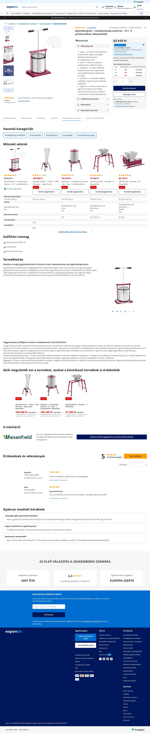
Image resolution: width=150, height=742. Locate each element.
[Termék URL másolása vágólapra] (145, 27)
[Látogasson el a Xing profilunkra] (111, 659)
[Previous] (8, 28)
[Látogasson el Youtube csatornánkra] (100, 659)
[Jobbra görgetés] (145, 18)
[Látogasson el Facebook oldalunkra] (104, 659)
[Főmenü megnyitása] (7, 13)
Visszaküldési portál (85, 645)
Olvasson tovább (23, 101)
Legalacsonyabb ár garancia (125, 106)
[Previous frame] (129, 311)
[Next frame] (133, 311)
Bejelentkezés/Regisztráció (123, 54)
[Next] (8, 90)
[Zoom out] (121, 311)
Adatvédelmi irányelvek (91, 621)
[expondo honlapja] (5, 24)
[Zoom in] (117, 311)
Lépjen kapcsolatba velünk (85, 637)
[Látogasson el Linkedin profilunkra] (107, 659)
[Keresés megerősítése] (96, 7)
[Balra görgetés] (4, 18)
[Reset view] (125, 311)
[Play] (113, 311)
